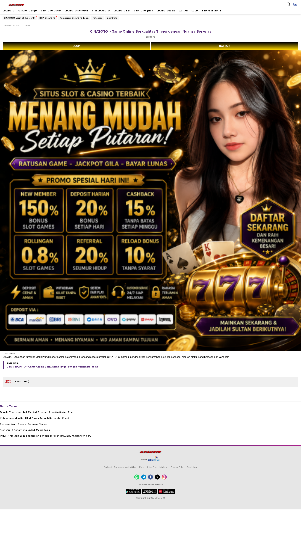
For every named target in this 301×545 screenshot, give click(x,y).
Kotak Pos (151, 467)
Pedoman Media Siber (125, 467)
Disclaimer (192, 467)
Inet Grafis (112, 18)
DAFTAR (183, 10)
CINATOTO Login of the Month (19, 18)
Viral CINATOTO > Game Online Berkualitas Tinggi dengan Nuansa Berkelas (52, 366)
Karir (141, 467)
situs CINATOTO (101, 10)
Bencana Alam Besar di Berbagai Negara (23, 424)
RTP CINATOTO (47, 18)
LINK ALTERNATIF (212, 10)
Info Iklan (163, 467)
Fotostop (98, 18)
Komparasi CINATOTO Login (74, 18)
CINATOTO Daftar (51, 10)
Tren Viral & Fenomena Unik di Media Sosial (25, 430)
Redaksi (108, 467)
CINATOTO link (122, 10)
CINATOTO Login (27, 10)
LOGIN (194, 10)
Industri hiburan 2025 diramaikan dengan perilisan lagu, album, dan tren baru (45, 435)
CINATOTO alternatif (76, 10)
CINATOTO (9, 10)
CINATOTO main (166, 10)
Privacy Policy (178, 467)
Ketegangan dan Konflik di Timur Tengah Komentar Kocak (34, 418)
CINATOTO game (143, 10)
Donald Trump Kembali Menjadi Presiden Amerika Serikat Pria (36, 412)
